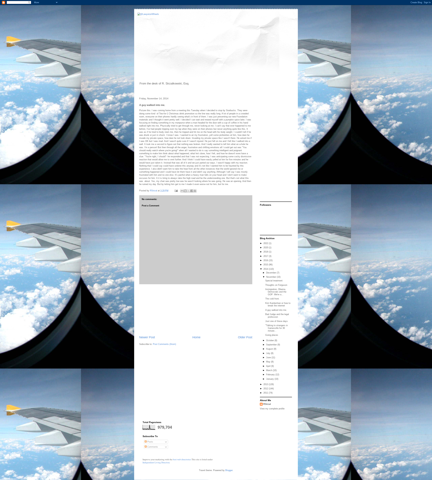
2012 (266, 388)
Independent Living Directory (156, 462)
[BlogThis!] (185, 191)
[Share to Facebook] (191, 191)
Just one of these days (276, 321)
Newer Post (147, 337)
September (271, 344)
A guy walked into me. (276, 310)
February (270, 374)
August (270, 349)
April (268, 366)
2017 (266, 256)
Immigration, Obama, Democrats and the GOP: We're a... (275, 292)
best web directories (182, 459)
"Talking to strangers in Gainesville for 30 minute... (276, 328)
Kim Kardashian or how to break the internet (277, 304)
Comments (152, 447)
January (270, 379)
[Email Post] (175, 190)
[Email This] (182, 191)
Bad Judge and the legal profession (277, 315)
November (271, 277)
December (271, 272)
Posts (150, 441)
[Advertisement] (195, 310)
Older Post (245, 337)
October (270, 340)
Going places (271, 335)
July (268, 353)
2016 (266, 260)
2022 (266, 243)
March (269, 370)
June (269, 357)
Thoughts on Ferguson (276, 285)
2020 (266, 247)
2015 (266, 264)
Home (196, 337)
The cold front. (272, 298)
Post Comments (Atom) (164, 344)
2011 (266, 392)
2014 (266, 269)
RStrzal (154, 190)
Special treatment (273, 280)
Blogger (229, 470)
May (268, 361)
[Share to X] (188, 191)
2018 (266, 251)
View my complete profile (272, 408)
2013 (266, 384)
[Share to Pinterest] (195, 191)
